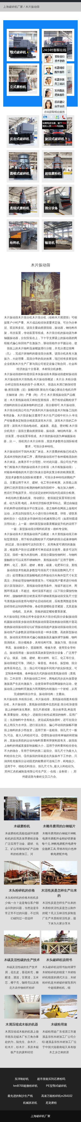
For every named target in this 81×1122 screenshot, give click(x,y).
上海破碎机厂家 (13, 6)
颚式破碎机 (18, 52)
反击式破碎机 (19, 139)
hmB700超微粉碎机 (25, 1085)
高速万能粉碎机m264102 (56, 1095)
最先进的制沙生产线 (20, 1095)
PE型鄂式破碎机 (56, 1085)
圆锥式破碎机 (19, 173)
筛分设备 (51, 208)
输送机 (50, 242)
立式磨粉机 (18, 87)
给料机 (15, 242)
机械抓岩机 (30, 1102)
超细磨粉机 (53, 173)
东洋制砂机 (22, 1079)
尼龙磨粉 (51, 1102)
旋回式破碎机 (54, 139)
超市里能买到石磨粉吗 (51, 1079)
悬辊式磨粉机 (19, 208)
